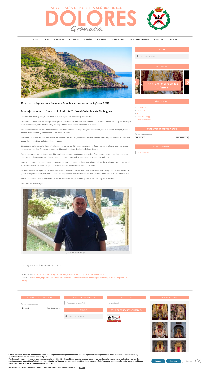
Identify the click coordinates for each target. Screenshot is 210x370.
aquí (119, 361)
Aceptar (158, 361)
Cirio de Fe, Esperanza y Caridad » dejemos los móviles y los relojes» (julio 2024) (69, 274)
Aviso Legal (114, 303)
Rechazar (173, 361)
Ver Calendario (181, 138)
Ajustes (189, 361)
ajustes (82, 368)
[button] (140, 137)
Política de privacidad (76, 303)
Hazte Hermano (144, 152)
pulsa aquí (50, 363)
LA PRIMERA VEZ (162, 87)
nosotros (26, 355)
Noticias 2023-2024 (52, 265)
